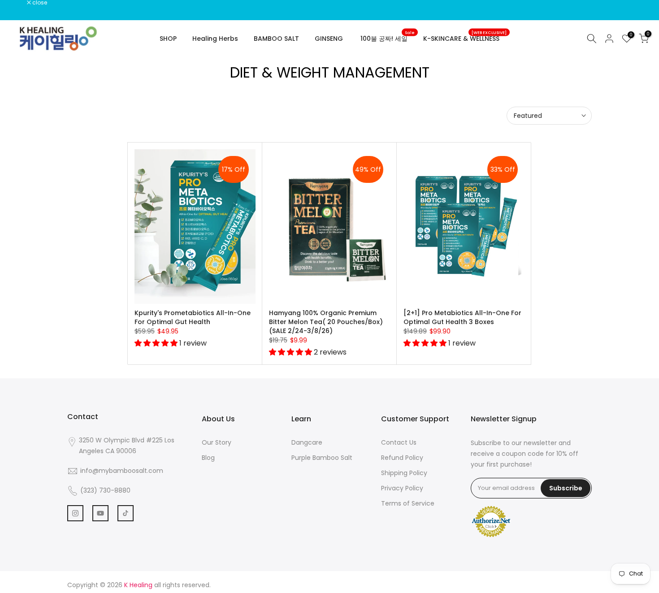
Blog (208, 457)
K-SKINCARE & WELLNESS (465, 38)
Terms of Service (407, 503)
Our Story (216, 442)
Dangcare (306, 442)
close (19, 2)
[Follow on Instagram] (75, 513)
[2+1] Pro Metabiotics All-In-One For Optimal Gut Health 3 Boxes (462, 317)
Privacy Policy (402, 488)
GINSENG (329, 38)
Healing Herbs (215, 38)
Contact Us (398, 442)
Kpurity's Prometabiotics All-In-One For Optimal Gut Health (192, 317)
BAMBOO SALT (276, 38)
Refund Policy (402, 457)
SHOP (168, 38)
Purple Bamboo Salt (321, 457)
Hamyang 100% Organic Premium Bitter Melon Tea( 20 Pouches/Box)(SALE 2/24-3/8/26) (326, 321)
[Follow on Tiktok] (125, 513)
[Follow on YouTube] (100, 513)
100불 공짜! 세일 (387, 38)
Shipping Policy (404, 472)
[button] (156, 343)
